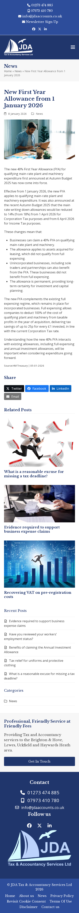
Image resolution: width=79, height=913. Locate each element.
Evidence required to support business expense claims (32, 529)
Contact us (50, 907)
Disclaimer (28, 907)
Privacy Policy (62, 896)
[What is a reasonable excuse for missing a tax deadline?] (39, 442)
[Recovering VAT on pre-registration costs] (39, 564)
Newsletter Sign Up (42, 22)
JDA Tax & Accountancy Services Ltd (41, 885)
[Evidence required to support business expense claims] (39, 503)
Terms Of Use (61, 901)
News (18, 71)
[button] (73, 47)
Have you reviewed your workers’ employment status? (30, 636)
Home (8, 71)
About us (26, 896)
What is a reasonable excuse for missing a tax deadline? (34, 474)
